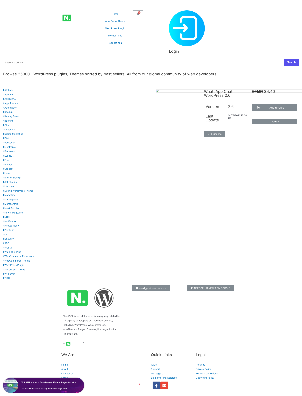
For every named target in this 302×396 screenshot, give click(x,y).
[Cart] (138, 13)
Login (174, 51)
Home (115, 13)
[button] (214, 134)
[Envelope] (164, 385)
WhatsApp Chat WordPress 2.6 (218, 93)
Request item (115, 42)
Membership (115, 35)
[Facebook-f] (156, 385)
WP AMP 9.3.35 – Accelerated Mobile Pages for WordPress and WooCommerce (50, 382)
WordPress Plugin (115, 28)
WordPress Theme (115, 21)
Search (291, 62)
